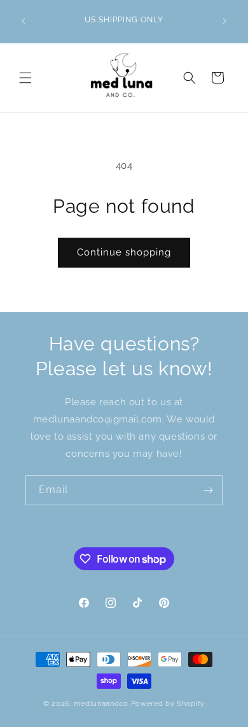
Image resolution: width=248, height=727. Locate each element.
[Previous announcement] (24, 21)
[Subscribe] (208, 490)
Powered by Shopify (168, 704)
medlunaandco (101, 704)
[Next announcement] (224, 21)
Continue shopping (124, 252)
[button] (25, 78)
